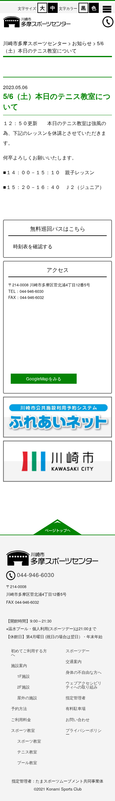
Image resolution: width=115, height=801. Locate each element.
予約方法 (19, 708)
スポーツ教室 (23, 730)
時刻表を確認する (32, 246)
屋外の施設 (27, 698)
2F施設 (23, 687)
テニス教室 (27, 752)
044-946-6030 (34, 574)
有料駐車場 (76, 708)
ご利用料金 (21, 719)
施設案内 (19, 665)
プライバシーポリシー (84, 732)
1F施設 (23, 676)
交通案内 (74, 661)
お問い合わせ (78, 719)
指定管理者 (76, 698)
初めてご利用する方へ (29, 653)
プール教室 (27, 762)
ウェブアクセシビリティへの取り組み (84, 685)
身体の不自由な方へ (84, 672)
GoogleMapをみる (43, 378)
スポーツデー (78, 651)
